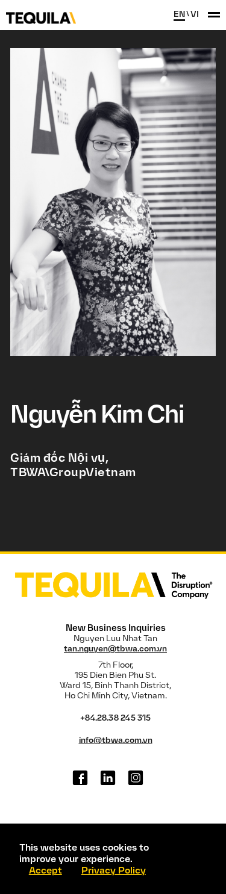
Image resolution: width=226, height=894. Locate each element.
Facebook (80, 777)
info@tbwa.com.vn (115, 740)
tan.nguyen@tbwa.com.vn (115, 649)
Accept (45, 870)
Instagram (135, 777)
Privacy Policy (113, 870)
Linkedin (107, 777)
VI (194, 14)
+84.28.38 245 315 (115, 718)
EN (179, 14)
